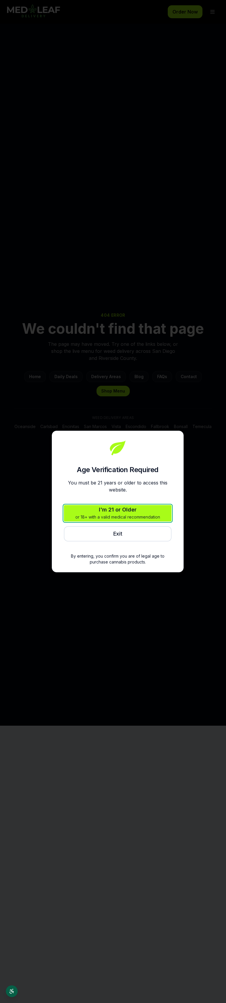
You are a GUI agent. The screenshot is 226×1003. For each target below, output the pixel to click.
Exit (117, 534)
